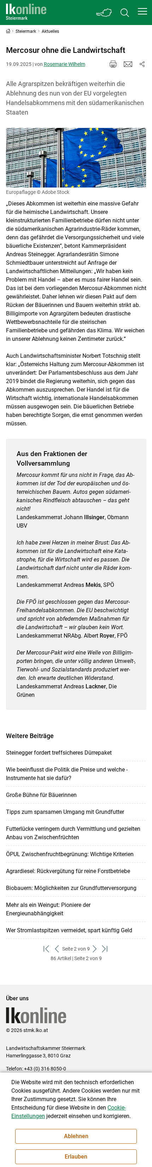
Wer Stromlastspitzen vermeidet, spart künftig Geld (69, 930)
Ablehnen (76, 1136)
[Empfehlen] (128, 64)
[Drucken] (113, 64)
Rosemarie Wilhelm (64, 64)
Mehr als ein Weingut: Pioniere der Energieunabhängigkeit (48, 909)
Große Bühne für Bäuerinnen (41, 795)
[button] (142, 11)
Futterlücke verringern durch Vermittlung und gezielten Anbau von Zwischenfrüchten (73, 833)
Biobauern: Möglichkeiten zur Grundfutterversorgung (71, 888)
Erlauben (76, 1156)
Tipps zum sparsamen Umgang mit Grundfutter (65, 812)
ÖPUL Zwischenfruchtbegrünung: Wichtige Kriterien (70, 854)
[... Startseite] (26, 13)
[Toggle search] (125, 12)
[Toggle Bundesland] (104, 12)
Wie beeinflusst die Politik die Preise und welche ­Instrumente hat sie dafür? (67, 773)
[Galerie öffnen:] (76, 158)
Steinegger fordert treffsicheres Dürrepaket (59, 752)
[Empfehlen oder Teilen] (142, 64)
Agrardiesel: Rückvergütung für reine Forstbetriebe (68, 871)
